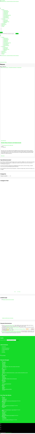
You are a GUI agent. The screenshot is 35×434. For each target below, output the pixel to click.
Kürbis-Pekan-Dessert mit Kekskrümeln (11, 142)
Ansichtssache (4, 24)
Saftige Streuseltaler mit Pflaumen (7, 419)
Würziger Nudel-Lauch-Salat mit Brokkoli (12, 327)
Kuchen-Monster (6, 16)
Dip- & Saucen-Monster (7, 15)
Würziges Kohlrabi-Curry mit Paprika (8, 405)
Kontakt (3, 26)
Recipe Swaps (5, 20)
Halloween (5, 22)
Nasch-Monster (5, 44)
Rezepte (3, 9)
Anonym (3, 330)
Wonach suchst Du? (3, 33)
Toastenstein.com (8, 432)
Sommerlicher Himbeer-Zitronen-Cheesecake (13, 330)
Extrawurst (3, 18)
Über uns (3, 25)
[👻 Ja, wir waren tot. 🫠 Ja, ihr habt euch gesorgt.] (29, 199)
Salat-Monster (5, 10)
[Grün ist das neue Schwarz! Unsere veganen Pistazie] (6, 197)
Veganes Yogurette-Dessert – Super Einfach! (9, 409)
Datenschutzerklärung (5, 348)
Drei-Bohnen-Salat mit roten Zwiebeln (8, 415)
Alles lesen (2, 155)
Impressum (4, 346)
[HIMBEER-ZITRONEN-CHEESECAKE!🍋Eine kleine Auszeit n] (6, 233)
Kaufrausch (3, 23)
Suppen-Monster (6, 11)
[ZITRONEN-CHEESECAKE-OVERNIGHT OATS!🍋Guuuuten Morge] (17, 269)
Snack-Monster (5, 12)
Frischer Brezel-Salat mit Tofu (9, 325)
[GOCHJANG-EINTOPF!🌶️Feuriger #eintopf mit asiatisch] (17, 229)
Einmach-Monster (6, 17)
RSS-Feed (3, 352)
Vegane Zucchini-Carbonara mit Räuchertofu (9, 400)
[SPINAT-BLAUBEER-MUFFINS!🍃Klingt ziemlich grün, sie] (29, 231)
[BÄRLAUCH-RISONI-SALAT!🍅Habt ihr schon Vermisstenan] (6, 269)
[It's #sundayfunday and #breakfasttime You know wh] (29, 256)
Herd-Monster (5, 13)
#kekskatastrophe (6, 21)
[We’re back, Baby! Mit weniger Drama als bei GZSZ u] (17, 200)
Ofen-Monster (5, 14)
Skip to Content (2, 0)
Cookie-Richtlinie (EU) (5, 349)
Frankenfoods (5, 19)
